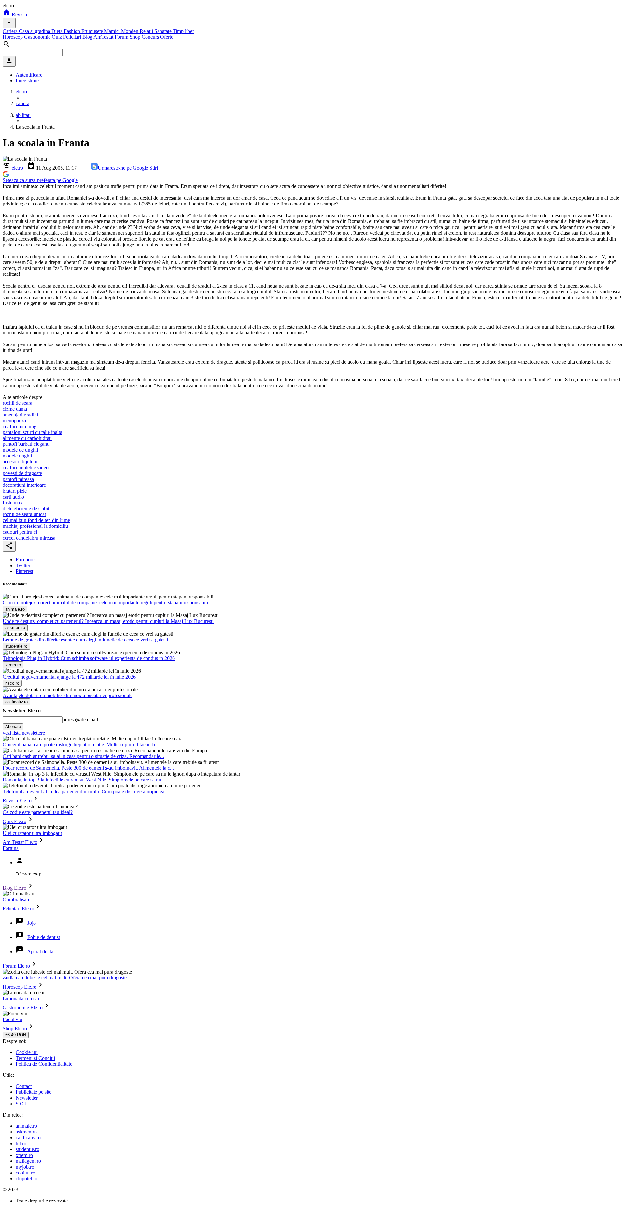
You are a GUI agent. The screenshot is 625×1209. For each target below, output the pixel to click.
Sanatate (163, 31)
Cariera (11, 31)
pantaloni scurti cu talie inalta (32, 432)
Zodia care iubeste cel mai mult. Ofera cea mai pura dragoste (65, 977)
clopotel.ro (26, 1178)
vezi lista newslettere (24, 733)
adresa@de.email (80, 719)
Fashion (72, 31)
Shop (136, 37)
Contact (24, 1086)
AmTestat (104, 37)
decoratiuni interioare (24, 485)
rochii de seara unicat (24, 514)
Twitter (23, 565)
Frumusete (92, 31)
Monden (130, 31)
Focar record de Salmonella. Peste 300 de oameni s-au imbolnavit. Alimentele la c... (88, 768)
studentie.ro (27, 1149)
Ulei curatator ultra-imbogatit (32, 833)
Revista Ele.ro (17, 800)
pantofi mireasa (18, 479)
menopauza (14, 420)
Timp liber (183, 31)
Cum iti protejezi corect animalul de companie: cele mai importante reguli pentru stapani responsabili (105, 602)
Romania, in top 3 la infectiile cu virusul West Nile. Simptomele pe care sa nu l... (85, 779)
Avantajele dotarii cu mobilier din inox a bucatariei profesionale (67, 695)
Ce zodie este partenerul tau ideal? (38, 812)
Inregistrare (27, 80)
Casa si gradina (35, 31)
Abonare (13, 726)
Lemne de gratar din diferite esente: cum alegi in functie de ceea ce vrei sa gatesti (85, 639)
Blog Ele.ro (14, 888)
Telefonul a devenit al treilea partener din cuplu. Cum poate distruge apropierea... (85, 791)
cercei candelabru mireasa (29, 538)
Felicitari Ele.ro (18, 908)
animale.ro (26, 1126)
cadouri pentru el (20, 532)
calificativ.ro (28, 1137)
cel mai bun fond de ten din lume (36, 520)
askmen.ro (26, 1131)
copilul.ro (25, 1172)
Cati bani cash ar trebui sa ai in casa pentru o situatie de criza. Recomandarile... (83, 756)
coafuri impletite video (26, 467)
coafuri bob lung (19, 426)
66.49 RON (15, 1035)
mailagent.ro (28, 1161)
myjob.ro (25, 1167)
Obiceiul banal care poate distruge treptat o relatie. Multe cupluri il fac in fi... (81, 744)
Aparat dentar (41, 951)
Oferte (166, 37)
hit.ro (21, 1143)
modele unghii (17, 455)
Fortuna (11, 848)
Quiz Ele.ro (14, 821)
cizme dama (15, 409)
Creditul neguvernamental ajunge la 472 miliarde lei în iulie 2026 (69, 677)
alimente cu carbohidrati (27, 438)
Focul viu (12, 1019)
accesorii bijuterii (20, 461)
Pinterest (24, 571)
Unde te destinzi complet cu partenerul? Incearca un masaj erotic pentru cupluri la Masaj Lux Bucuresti (108, 621)
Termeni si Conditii (35, 1058)
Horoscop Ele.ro (19, 987)
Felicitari (72, 37)
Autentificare (29, 74)
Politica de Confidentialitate (44, 1064)
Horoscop (13, 37)
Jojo (31, 923)
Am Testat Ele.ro (20, 842)
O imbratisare (16, 899)
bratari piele (15, 491)
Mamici (112, 31)
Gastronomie (38, 37)
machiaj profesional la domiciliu (35, 526)
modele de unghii (20, 450)
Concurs (151, 37)
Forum (122, 37)
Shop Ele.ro (15, 1028)
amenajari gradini (20, 414)
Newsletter (27, 1098)
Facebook (26, 559)
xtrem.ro (24, 1155)
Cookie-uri (27, 1052)
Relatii (147, 31)
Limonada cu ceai (21, 998)
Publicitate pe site (33, 1092)
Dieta (57, 31)
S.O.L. (23, 1103)
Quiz (57, 37)
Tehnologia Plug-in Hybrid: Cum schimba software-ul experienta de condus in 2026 (89, 658)
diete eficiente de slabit (26, 508)
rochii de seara (17, 403)
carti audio (13, 496)
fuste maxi (13, 502)
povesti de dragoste (22, 473)
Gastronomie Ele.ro (23, 1007)
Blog (87, 37)
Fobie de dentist (43, 937)
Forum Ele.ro (16, 966)
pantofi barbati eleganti (26, 444)
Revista (18, 14)
